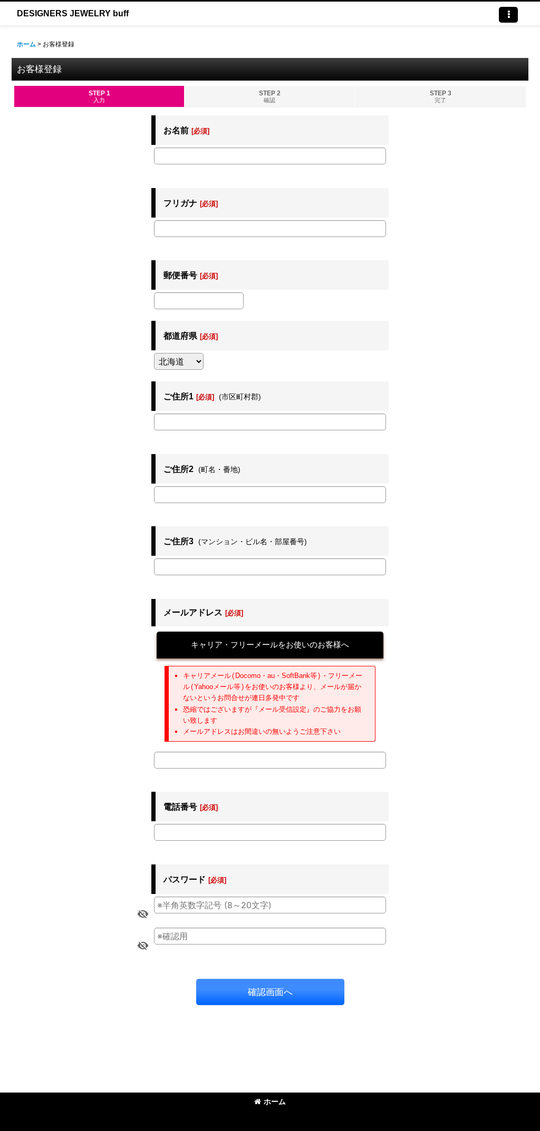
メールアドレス (193, 612)
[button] (508, 15)
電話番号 (180, 806)
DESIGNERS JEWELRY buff (73, 13)
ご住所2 (178, 469)
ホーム (275, 1101)
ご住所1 (178, 396)
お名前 (176, 130)
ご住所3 (178, 541)
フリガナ (180, 203)
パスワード (184, 879)
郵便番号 (180, 275)
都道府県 (180, 335)
